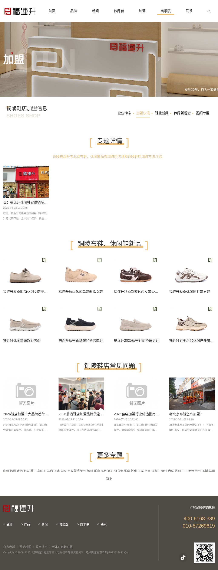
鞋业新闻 (162, 113)
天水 (57, 471)
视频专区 (202, 113)
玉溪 (141, 471)
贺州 (164, 471)
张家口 (155, 471)
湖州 (198, 471)
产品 (27, 524)
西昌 (148, 471)
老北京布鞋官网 (62, 546)
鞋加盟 (63, 524)
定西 (20, 471)
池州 (90, 471)
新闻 (45, 524)
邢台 (104, 471)
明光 (27, 471)
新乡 (109, 478)
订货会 (118, 471)
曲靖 (6, 471)
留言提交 (41, 546)
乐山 (97, 471)
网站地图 (25, 546)
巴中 (185, 471)
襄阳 (110, 471)
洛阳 (178, 471)
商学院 (84, 524)
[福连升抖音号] (183, 557)
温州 (212, 471)
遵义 (64, 471)
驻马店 (48, 471)
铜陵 (127, 471)
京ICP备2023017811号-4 (114, 552)
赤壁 (171, 471)
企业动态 (124, 113)
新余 (191, 471)
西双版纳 (73, 471)
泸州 (83, 471)
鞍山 (33, 471)
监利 (13, 471)
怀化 (134, 471)
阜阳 (40, 471)
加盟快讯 (143, 113)
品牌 (9, 524)
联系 (104, 524)
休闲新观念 (182, 113)
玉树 (205, 471)
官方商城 (9, 546)
